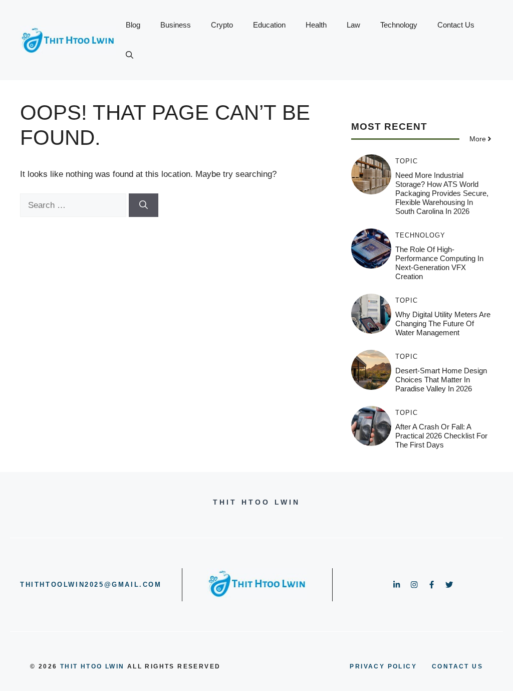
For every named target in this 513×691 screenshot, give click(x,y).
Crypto (222, 25)
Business (175, 25)
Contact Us (455, 25)
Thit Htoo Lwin (92, 666)
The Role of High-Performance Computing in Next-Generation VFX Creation (439, 263)
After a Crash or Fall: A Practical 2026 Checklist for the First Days (441, 435)
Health (316, 25)
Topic (406, 161)
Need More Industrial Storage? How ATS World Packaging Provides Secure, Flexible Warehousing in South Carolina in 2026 (441, 193)
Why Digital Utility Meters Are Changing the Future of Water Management (442, 323)
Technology (398, 25)
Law (353, 25)
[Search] (143, 205)
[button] (129, 55)
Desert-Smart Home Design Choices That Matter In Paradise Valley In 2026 (441, 379)
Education (269, 25)
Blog (133, 25)
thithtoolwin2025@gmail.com (91, 584)
